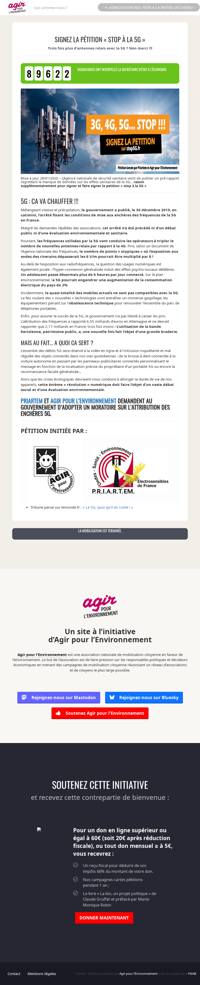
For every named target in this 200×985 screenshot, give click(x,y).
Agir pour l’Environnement (83, 400)
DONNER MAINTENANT (104, 918)
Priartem (32, 400)
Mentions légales (42, 973)
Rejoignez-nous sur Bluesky (148, 697)
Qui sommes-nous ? (51, 7)
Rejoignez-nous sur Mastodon (63, 697)
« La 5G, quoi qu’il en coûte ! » (108, 507)
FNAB (192, 973)
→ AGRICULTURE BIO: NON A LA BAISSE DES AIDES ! (149, 7)
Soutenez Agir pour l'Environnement (104, 713)
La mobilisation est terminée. (100, 530)
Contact (14, 973)
